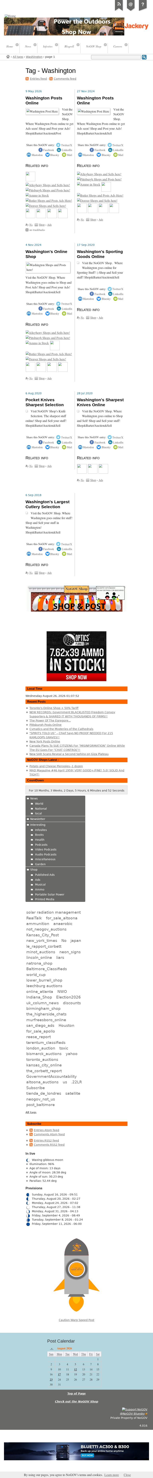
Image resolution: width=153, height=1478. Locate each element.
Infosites (41, 830)
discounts (72, 1003)
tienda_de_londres (43, 1093)
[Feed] (119, 10)
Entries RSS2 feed (46, 1140)
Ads (49, 225)
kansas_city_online (44, 1065)
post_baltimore (40, 1104)
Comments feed (65, 78)
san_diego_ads (40, 1025)
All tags (18, 56)
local (38, 813)
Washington (34, 56)
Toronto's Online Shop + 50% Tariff (53, 708)
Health (39, 839)
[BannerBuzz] (103, 472)
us (65, 1082)
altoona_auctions (42, 1082)
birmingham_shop (43, 1008)
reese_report (38, 1037)
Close (127, 1475)
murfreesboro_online (46, 1020)
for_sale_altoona (61, 918)
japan (76, 940)
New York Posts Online (44, 741)
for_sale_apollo (40, 1031)
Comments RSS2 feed (49, 1144)
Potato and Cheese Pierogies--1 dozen (56, 766)
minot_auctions (40, 952)
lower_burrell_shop (44, 980)
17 (59, 1374)
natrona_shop (39, 963)
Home (8, 56)
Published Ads (45, 874)
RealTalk (34, 918)
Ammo (39, 889)
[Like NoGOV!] (134, 1409)
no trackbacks (37, 230)
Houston (66, 1025)
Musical (40, 884)
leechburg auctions (44, 986)
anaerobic (62, 923)
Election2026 (68, 997)
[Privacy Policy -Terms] (142, 10)
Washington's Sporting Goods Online (100, 254)
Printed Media (44, 899)
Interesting (37, 824)
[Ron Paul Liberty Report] (52, 217)
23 (51, 1379)
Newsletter (37, 819)
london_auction (40, 1048)
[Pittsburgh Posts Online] (30, 180)
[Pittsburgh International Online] (48, 190)
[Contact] (131, 10)
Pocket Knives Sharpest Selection (45, 402)
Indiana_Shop (39, 997)
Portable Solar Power (49, 894)
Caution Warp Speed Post (76, 1320)
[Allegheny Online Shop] (48, 185)
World (39, 803)
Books (39, 834)
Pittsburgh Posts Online (45, 724)
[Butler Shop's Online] (49, 200)
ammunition (37, 923)
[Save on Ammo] (37, 195)
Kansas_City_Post (42, 935)
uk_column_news (42, 1003)
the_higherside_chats (46, 1014)
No (30, 225)
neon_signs (70, 952)
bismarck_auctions (44, 1053)
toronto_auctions (42, 1059)
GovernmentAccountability (51, 1076)
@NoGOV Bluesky (132, 1413)
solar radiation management (53, 912)
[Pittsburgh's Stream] (30, 217)
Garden (40, 864)
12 (75, 1369)
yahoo (71, 1053)
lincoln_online (39, 957)
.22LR (76, 1082)
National (41, 808)
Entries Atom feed (46, 1130)
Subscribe (35, 1088)
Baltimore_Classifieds (46, 969)
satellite (72, 1093)
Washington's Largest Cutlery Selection (48, 504)
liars (60, 957)
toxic (63, 1048)
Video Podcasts (45, 849)
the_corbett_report (44, 1071)
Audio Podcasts (45, 854)
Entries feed (38, 78)
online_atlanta (39, 991)
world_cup (36, 974)
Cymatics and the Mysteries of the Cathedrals (61, 729)
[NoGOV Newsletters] (63, 217)
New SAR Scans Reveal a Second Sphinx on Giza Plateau (69, 754)
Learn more (111, 1475)
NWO (62, 991)
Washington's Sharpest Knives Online (100, 402)
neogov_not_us (40, 1099)
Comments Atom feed (49, 1134)
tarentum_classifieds (46, 1042)
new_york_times (41, 940)
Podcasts (41, 844)
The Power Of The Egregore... (50, 720)
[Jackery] (106, 190)
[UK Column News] (41, 217)
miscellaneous (45, 859)
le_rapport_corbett (43, 946)
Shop (42, 225)
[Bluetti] (82, 472)
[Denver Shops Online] (46, 206)
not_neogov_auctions (46, 929)
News (34, 798)
